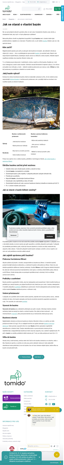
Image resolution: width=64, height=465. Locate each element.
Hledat (39, 9)
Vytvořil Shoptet (54, 462)
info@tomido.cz (52, 396)
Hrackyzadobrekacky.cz (17, 398)
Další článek (38, 357)
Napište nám (6, 430)
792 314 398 (51, 399)
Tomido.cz (13, 406)
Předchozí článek (26, 357)
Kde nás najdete (7, 433)
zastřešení (18, 287)
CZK (57, 2)
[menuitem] (7, 14)
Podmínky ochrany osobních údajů (11, 441)
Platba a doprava (7, 436)
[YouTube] (54, 404)
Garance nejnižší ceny (8, 2)
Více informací (13, 232)
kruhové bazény (14, 79)
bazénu (45, 41)
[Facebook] (46, 404)
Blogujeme (18, 2)
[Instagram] (49, 404)
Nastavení (13, 235)
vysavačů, (14, 314)
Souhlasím (50, 236)
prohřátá (24, 301)
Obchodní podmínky (8, 438)
